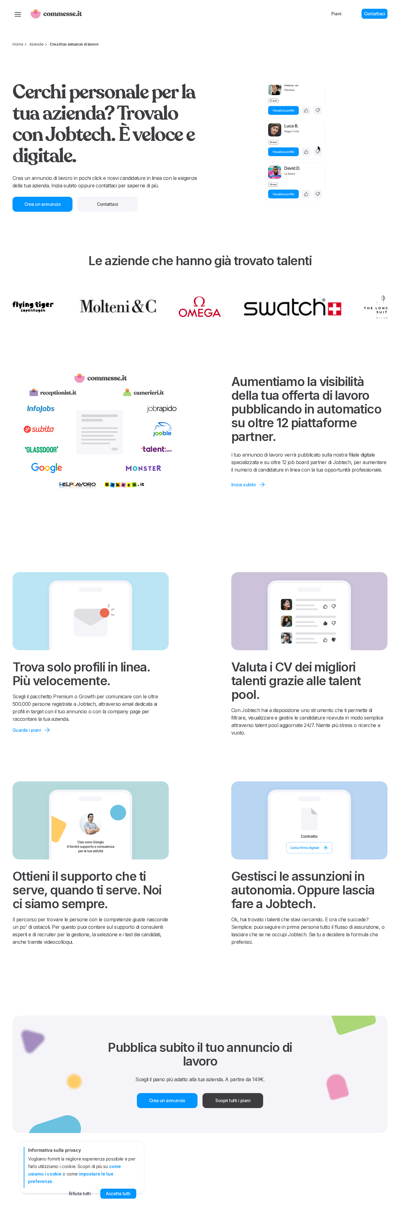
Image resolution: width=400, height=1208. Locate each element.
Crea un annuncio (167, 1100)
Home (17, 44)
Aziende (36, 44)
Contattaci (374, 13)
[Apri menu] (17, 14)
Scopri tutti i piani (232, 1100)
